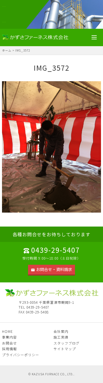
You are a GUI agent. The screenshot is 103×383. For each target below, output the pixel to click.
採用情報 (9, 348)
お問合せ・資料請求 (54, 269)
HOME (7, 331)
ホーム (6, 50)
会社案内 (61, 331)
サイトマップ (65, 348)
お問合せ (9, 343)
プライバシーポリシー (20, 354)
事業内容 (9, 337)
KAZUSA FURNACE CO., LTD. (53, 374)
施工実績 (61, 337)
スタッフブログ (67, 343)
